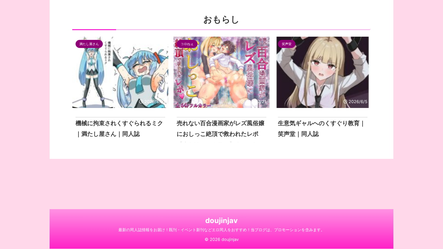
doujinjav (221, 220)
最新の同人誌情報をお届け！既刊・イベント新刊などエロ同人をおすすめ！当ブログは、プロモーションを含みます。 (221, 229)
